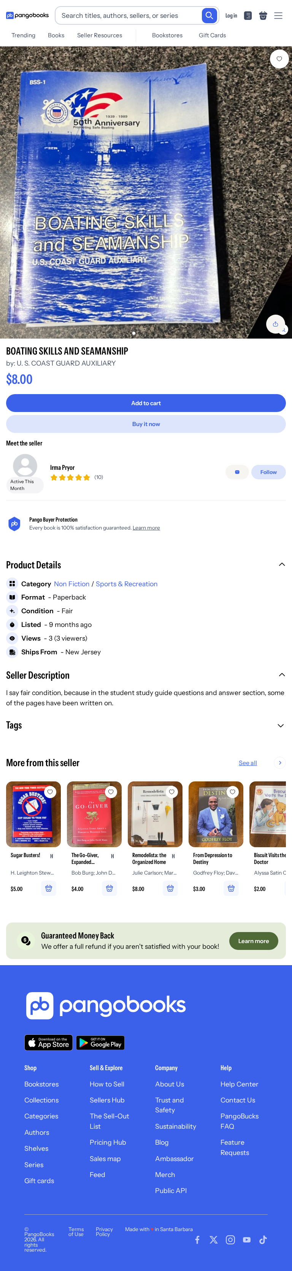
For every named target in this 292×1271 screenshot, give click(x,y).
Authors (36, 1132)
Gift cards (39, 1181)
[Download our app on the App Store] (48, 1042)
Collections (41, 1100)
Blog (162, 1142)
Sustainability (175, 1126)
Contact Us (238, 1100)
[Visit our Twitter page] (213, 1239)
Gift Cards (212, 35)
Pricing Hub (108, 1142)
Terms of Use (76, 1232)
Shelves (36, 1148)
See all (248, 763)
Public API (171, 1191)
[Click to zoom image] (146, 192)
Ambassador (174, 1159)
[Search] (209, 15)
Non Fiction (72, 584)
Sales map (105, 1159)
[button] (146, 565)
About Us (169, 1084)
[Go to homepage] (27, 15)
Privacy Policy (104, 1232)
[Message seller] (237, 472)
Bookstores (167, 35)
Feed (97, 1175)
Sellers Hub (107, 1100)
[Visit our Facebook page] (197, 1239)
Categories (41, 1116)
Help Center (240, 1084)
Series (33, 1165)
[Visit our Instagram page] (230, 1239)
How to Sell (107, 1084)
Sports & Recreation (127, 584)
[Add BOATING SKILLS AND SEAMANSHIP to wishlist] (279, 58)
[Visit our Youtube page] (246, 1239)
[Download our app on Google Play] (100, 1043)
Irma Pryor (62, 467)
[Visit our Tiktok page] (263, 1239)
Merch (165, 1175)
